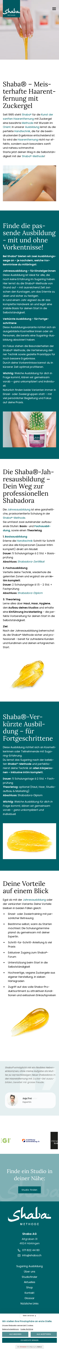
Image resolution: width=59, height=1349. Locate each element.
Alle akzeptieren (44, 1334)
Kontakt (29, 1293)
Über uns (29, 1271)
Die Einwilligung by (29, 1347)
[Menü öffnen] (54, 8)
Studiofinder (29, 1277)
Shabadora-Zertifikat (31, 561)
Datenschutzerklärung (10, 1329)
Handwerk (23, 304)
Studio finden (30, 1189)
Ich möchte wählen (29, 1340)
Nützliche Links (29, 1303)
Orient (7, 127)
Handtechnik (22, 131)
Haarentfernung (28, 139)
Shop (29, 1287)
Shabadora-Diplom (30, 593)
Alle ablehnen (15, 1334)
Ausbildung (32, 127)
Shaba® (27, 114)
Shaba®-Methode (33, 156)
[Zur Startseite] (29, 1215)
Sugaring (40, 279)
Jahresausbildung (15, 271)
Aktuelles (29, 1282)
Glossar (29, 1298)
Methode (27, 123)
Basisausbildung (16, 536)
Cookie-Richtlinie (26, 1329)
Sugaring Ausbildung (29, 1266)
